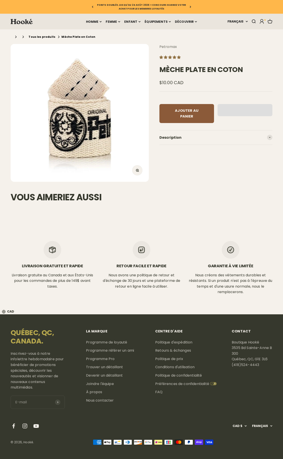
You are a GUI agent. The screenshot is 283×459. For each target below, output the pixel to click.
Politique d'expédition (174, 342)
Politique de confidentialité (178, 375)
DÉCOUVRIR (184, 21)
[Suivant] (190, 7)
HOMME (92, 21)
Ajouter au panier (187, 113)
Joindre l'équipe (100, 383)
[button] (170, 57)
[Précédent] (92, 7)
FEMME (111, 21)
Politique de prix (169, 358)
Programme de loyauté (106, 342)
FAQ (159, 392)
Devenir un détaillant (104, 375)
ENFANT (130, 21)
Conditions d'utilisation (175, 367)
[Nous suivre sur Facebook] (14, 426)
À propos (94, 392)
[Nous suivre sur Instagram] (25, 426)
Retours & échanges (173, 350)
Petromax (168, 46)
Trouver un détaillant (104, 367)
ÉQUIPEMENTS (156, 21)
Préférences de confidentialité (182, 383)
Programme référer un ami (110, 350)
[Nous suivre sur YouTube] (36, 426)
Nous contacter (100, 400)
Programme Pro (100, 358)
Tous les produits (42, 37)
